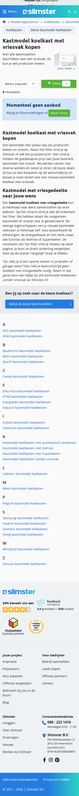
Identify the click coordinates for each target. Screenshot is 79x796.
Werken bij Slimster (17, 752)
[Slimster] (6, 22)
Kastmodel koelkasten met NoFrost (28, 448)
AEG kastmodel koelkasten (22, 331)
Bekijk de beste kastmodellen (30, 304)
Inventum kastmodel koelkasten (26, 428)
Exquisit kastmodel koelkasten (25, 407)
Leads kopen (51, 669)
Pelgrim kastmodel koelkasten (24, 503)
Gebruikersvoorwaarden (20, 779)
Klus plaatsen (13, 676)
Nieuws (8, 745)
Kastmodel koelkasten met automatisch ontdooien (39, 443)
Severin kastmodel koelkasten (24, 523)
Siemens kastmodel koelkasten (25, 529)
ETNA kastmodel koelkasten (23, 396)
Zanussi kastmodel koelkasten (25, 564)
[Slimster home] (39, 11)
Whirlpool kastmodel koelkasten (26, 549)
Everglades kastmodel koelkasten (27, 402)
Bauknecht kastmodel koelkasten (27, 351)
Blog (6, 702)
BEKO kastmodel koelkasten (23, 356)
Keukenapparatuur (25, 22)
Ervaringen (11, 737)
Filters (59, 83)
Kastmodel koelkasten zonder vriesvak (31, 459)
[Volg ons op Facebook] (44, 759)
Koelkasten (52, 22)
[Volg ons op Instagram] (50, 759)
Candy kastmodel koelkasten (23, 376)
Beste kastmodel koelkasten (51, 30)
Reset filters (59, 113)
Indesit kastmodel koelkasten (24, 422)
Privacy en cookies (56, 779)
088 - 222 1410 (59, 722)
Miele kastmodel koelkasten (23, 488)
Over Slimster (13, 730)
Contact (47, 683)
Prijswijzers (11, 669)
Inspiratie (10, 661)
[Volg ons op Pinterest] (57, 759)
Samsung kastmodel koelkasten (26, 518)
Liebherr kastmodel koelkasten (25, 474)
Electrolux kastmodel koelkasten (26, 391)
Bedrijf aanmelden (56, 661)
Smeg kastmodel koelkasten (23, 534)
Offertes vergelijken (17, 683)
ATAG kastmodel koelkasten (23, 336)
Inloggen (9, 723)
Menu (12, 11)
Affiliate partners (54, 676)
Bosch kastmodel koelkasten (23, 362)
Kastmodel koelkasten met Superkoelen (32, 453)
